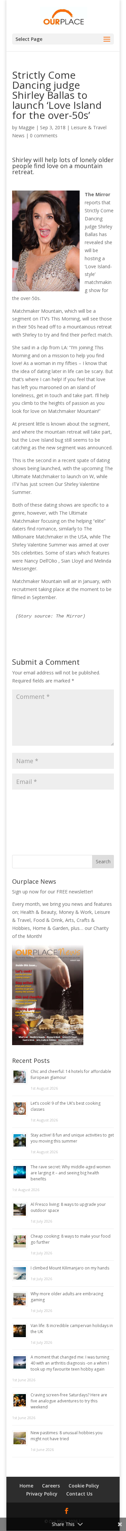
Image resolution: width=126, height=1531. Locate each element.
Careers (51, 1485)
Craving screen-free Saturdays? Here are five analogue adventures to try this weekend (69, 1401)
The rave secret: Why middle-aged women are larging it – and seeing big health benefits (71, 1173)
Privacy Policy (41, 1493)
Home (26, 1485)
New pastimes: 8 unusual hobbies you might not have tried (66, 1436)
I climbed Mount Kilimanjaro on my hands (70, 1268)
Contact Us (79, 1493)
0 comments (43, 135)
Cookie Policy (84, 1485)
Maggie (26, 127)
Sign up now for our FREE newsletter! (52, 891)
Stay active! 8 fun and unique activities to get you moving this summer (72, 1138)
